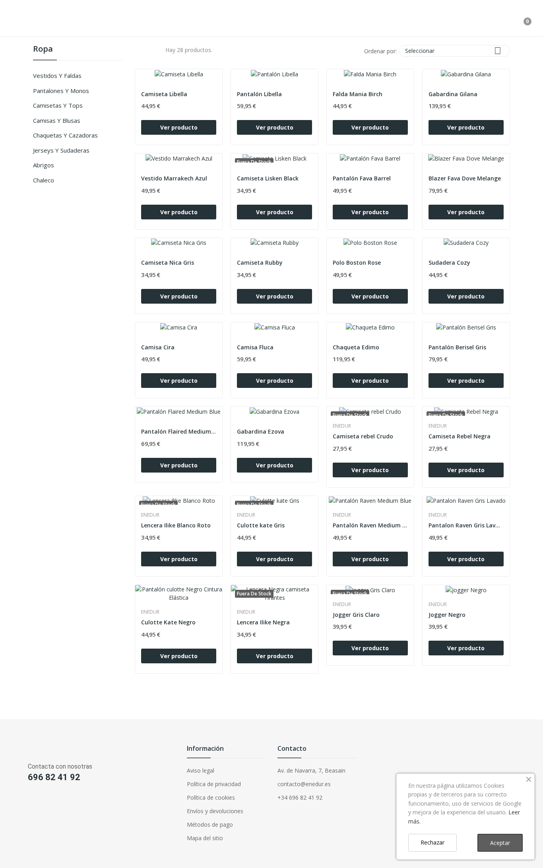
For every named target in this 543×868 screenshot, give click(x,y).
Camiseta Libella (164, 94)
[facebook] (10, 803)
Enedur (342, 426)
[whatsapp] (41, 803)
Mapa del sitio (205, 838)
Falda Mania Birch (357, 94)
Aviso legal (200, 770)
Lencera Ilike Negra (263, 622)
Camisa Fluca (255, 347)
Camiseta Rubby (260, 262)
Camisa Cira (158, 347)
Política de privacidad (214, 784)
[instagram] (25, 803)
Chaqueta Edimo (356, 347)
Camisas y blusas (56, 120)
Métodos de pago (210, 824)
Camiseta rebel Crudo (363, 436)
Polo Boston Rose (357, 262)
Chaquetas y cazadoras (65, 135)
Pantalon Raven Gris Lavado (466, 525)
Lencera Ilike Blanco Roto (176, 525)
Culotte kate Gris (261, 525)
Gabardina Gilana (453, 94)
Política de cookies (211, 797)
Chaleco (43, 180)
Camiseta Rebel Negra (460, 436)
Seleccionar (453, 50)
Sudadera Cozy (449, 262)
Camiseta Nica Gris (167, 262)
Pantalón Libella (259, 94)
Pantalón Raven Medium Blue (370, 525)
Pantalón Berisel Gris (457, 347)
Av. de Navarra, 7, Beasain (311, 770)
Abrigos (43, 165)
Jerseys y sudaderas (61, 150)
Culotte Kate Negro (168, 622)
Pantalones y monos (61, 91)
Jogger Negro (447, 614)
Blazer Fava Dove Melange (465, 178)
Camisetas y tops (58, 105)
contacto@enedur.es (304, 784)
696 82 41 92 (54, 777)
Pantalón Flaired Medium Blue (178, 431)
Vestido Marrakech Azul (174, 178)
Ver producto (179, 127)
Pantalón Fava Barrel (362, 178)
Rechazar (432, 842)
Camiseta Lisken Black (268, 178)
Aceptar (500, 843)
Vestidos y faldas (57, 75)
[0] (521, 18)
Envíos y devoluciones (215, 811)
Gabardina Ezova (260, 431)
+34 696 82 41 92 (299, 797)
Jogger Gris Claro (356, 614)
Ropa (43, 49)
